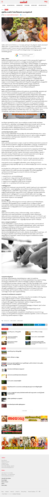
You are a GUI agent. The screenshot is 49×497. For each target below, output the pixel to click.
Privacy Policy (23, 491)
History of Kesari (5, 481)
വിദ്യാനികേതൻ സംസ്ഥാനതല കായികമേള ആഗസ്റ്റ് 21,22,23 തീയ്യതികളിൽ (24, 386)
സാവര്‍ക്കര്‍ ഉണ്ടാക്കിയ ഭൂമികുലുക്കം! (16, 404)
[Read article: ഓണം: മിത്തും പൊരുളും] (28, 333)
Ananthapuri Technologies (16, 494)
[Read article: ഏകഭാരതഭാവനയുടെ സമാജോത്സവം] (4, 343)
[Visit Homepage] (23, 2)
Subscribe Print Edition (6, 478)
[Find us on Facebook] (36, 491)
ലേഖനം (6, 9)
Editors (3, 483)
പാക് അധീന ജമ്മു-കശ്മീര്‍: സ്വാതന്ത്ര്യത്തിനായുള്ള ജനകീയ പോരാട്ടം (38, 343)
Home (3, 5)
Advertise (7, 491)
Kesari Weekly (4, 494)
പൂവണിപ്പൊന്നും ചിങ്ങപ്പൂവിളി (14, 331)
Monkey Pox (6, 320)
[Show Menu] (2, 2)
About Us (12, 491)
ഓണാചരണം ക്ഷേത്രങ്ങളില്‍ (37, 336)
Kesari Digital (11, 5)
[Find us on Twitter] (37, 491)
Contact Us (17, 491)
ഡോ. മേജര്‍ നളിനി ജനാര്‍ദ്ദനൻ (11, 15)
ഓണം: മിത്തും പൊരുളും (36, 331)
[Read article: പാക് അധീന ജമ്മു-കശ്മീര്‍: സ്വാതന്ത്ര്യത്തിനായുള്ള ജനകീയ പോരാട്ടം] (28, 343)
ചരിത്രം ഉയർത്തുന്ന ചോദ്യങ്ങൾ (14, 398)
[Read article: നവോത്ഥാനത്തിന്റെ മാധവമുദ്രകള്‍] (4, 370)
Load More (24, 410)
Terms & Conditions (31, 491)
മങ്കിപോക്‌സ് (20, 320)
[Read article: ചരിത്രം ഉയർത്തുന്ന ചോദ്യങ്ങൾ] (4, 400)
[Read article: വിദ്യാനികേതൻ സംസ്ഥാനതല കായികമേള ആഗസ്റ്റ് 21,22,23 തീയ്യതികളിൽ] (4, 388)
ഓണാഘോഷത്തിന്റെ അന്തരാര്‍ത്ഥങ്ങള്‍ (17, 375)
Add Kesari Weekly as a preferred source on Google (26, 55)
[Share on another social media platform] (46, 325)
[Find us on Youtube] (39, 491)
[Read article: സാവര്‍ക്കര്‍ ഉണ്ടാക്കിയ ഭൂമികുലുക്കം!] (4, 406)
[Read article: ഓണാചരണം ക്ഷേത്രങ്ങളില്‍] (28, 338)
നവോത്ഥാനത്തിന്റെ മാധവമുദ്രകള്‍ (15, 369)
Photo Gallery (4, 485)
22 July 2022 (23, 15)
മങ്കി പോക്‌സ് (13, 320)
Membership (19, 5)
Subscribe (26, 5)
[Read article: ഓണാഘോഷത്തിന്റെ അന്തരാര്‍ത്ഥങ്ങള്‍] (4, 338)
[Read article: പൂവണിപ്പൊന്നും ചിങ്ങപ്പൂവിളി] (4, 333)
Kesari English (42, 5)
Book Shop (34, 5)
